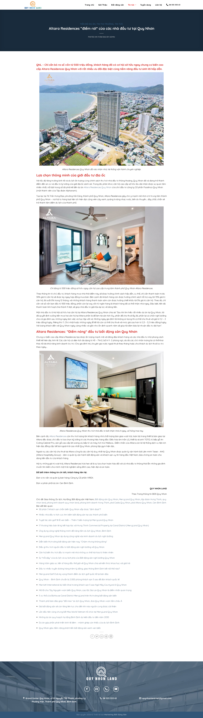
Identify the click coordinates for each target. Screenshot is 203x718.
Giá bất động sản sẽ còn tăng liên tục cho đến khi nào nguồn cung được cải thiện (77, 606)
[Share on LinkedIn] (111, 636)
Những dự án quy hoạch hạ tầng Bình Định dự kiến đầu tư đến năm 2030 (74, 617)
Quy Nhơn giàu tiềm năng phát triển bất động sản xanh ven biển (70, 628)
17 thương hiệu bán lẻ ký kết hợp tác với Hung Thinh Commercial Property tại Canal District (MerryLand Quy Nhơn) (94, 525)
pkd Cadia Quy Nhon (120, 502)
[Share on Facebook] (92, 636)
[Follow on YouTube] (116, 689)
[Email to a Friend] (101, 636)
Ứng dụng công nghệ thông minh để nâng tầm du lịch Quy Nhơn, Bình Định (75, 531)
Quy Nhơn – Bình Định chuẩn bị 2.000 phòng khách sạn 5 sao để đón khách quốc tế (79, 579)
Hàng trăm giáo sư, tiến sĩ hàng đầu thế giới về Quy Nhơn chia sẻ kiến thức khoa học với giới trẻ (84, 563)
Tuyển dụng (145, 5)
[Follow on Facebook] (87, 689)
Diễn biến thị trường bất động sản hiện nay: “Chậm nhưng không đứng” (73, 541)
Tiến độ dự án (87, 24)
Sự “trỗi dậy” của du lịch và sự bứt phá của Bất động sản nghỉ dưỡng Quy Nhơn (77, 558)
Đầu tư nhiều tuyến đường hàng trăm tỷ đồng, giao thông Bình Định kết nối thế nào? (79, 568)
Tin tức (131, 5)
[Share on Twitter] (97, 636)
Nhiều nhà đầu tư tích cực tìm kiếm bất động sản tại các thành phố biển (73, 514)
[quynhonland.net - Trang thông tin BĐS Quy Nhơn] (33, 5)
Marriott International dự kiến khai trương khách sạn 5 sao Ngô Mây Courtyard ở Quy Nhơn (83, 585)
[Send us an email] (96, 689)
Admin (112, 37)
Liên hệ (158, 5)
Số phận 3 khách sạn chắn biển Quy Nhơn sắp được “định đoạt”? (70, 509)
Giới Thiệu (102, 5)
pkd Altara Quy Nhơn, (141, 502)
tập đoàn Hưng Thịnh (151, 499)
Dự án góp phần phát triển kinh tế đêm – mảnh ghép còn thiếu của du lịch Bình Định (79, 622)
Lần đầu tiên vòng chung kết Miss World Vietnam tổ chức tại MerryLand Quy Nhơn (78, 611)
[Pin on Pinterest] (106, 636)
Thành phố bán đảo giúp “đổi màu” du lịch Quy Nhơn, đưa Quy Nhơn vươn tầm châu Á (80, 601)
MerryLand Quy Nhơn (129, 499)
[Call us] (106, 689)
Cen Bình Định (159, 502)
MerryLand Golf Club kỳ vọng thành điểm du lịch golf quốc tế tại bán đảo (73, 574)
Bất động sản (117, 5)
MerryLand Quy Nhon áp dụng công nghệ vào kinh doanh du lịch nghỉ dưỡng (76, 536)
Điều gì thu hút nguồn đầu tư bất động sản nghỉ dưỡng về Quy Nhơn (71, 547)
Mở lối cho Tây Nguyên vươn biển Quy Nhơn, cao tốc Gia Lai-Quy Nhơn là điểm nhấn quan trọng (85, 590)
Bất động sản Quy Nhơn (106, 499)
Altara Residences (57, 436)
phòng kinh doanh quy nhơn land (63, 502)
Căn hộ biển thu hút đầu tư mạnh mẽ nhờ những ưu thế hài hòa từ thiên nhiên (76, 552)
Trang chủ (89, 5)
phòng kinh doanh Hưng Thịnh (94, 502)
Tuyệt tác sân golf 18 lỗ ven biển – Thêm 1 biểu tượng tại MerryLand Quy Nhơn (76, 520)
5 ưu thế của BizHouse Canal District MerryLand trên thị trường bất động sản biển (78, 595)
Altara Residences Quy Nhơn (97, 187)
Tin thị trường (105, 24)
